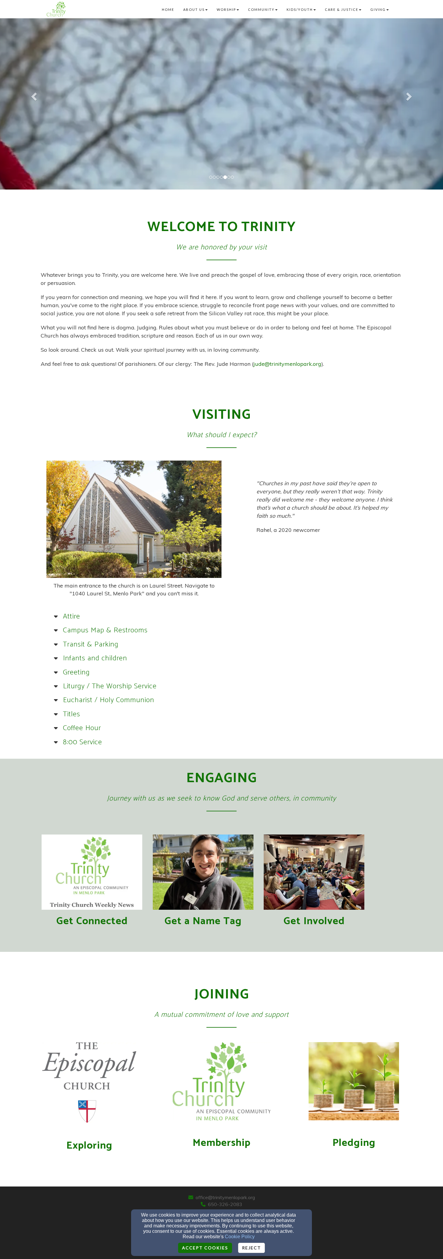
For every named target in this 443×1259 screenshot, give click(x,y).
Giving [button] (378, 9)
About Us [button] (194, 9)
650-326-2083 (225, 1204)
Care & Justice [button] (341, 9)
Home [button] (168, 9)
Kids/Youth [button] (300, 9)
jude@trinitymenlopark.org (287, 363)
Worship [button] (226, 9)
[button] (33, 95)
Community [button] (261, 9)
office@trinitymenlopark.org (225, 1197)
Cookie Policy (240, 1236)
